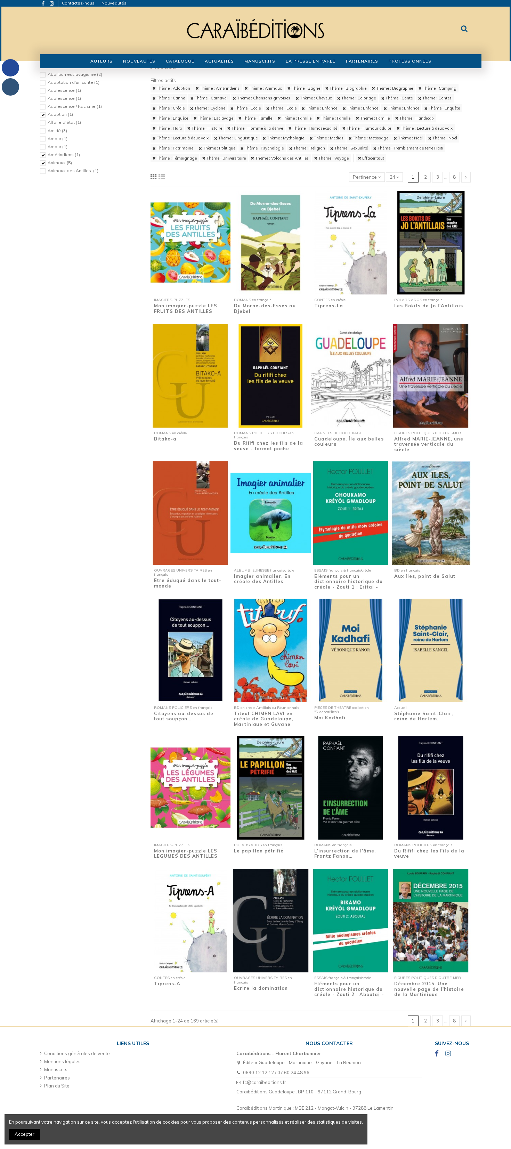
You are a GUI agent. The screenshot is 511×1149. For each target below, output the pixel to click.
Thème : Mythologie (285, 138)
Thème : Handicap (416, 118)
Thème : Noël (410, 138)
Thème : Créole (170, 108)
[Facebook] (10, 67)
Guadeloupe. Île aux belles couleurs (349, 441)
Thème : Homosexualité (314, 128)
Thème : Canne (170, 98)
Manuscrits (55, 1069)
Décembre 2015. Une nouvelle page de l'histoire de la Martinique (429, 989)
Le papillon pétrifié (259, 850)
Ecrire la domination (261, 988)
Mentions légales (62, 1061)
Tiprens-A (167, 983)
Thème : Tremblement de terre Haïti (409, 148)
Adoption (60, 114)
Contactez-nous (79, 3)
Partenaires (57, 1078)
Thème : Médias (328, 138)
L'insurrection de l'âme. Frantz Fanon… (345, 853)
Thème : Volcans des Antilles (281, 158)
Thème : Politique (218, 148)
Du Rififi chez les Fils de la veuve (429, 853)
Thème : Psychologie (264, 148)
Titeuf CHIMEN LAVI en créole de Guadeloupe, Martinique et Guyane (263, 719)
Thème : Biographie (347, 88)
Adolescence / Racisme (75, 106)
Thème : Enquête (444, 108)
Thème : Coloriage (358, 98)
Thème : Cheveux (315, 98)
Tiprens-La (328, 305)
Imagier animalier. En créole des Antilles (262, 578)
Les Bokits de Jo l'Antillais (428, 305)
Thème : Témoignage (176, 158)
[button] (180, 61)
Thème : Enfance (321, 108)
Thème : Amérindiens (219, 88)
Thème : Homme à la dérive (256, 128)
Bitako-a (165, 439)
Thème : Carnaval (211, 98)
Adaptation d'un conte (73, 82)
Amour (57, 138)
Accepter (24, 1134)
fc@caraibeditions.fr (264, 1082)
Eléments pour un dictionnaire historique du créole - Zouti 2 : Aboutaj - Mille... (349, 992)
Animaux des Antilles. (73, 170)
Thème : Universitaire (225, 158)
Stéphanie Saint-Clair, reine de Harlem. (423, 716)
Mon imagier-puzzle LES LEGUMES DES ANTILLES (186, 853)
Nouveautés (114, 3)
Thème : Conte (398, 98)
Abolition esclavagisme (75, 74)
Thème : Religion (308, 148)
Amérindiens (64, 154)
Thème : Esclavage (215, 118)
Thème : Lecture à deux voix (426, 128)
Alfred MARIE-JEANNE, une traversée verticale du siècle (428, 444)
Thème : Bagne (305, 88)
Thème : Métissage (370, 138)
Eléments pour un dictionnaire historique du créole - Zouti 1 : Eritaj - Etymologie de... (348, 584)
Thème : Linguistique (237, 138)
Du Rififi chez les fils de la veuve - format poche (268, 445)
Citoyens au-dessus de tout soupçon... (183, 716)
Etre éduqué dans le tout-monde (187, 583)
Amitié (57, 130)
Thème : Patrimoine (174, 148)
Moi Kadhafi (330, 717)
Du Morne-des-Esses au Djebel (265, 308)
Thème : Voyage (333, 158)
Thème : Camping (439, 88)
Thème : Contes (436, 98)
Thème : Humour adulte (368, 128)
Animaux (60, 162)
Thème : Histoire (206, 128)
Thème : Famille (257, 118)
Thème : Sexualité (350, 148)
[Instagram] (10, 87)
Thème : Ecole (247, 108)
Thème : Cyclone (209, 108)
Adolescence (64, 90)
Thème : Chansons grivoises (263, 98)
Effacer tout (372, 158)
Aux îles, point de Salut (424, 576)
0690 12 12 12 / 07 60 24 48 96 (276, 1072)
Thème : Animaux (265, 88)
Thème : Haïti (169, 128)
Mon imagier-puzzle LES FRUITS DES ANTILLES (185, 308)
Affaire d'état (64, 122)
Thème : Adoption (173, 88)
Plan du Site (57, 1086)
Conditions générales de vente (77, 1053)
